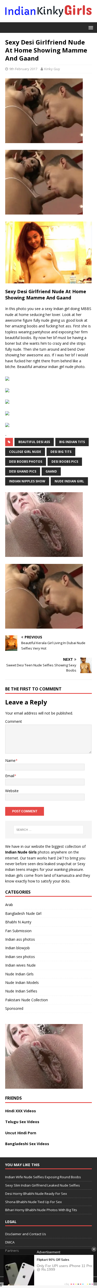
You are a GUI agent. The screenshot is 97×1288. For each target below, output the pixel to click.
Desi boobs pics (64, 461)
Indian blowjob (17, 947)
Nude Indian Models (22, 982)
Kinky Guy (52, 69)
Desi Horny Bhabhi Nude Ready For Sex (36, 1193)
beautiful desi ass (34, 442)
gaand (51, 471)
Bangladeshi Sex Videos (27, 1143)
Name (10, 760)
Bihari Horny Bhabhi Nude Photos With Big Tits (41, 1210)
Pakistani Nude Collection (26, 999)
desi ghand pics (22, 471)
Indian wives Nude (20, 965)
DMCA (9, 1242)
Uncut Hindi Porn (20, 1132)
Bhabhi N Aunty (18, 921)
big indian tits (72, 442)
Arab (9, 904)
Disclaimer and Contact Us (25, 1234)
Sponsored (14, 1008)
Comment (13, 721)
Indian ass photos (20, 939)
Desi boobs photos (25, 461)
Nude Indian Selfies (21, 991)
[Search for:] (49, 829)
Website (12, 790)
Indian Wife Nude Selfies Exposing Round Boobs (43, 1177)
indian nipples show (27, 481)
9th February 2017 (23, 69)
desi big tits (60, 452)
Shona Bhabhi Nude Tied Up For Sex (33, 1201)
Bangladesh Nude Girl (23, 913)
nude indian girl (69, 481)
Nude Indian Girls (19, 973)
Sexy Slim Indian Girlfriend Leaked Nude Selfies (42, 1185)
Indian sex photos (20, 956)
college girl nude (25, 452)
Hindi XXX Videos (20, 1110)
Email (9, 775)
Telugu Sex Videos (22, 1121)
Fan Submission (18, 930)
